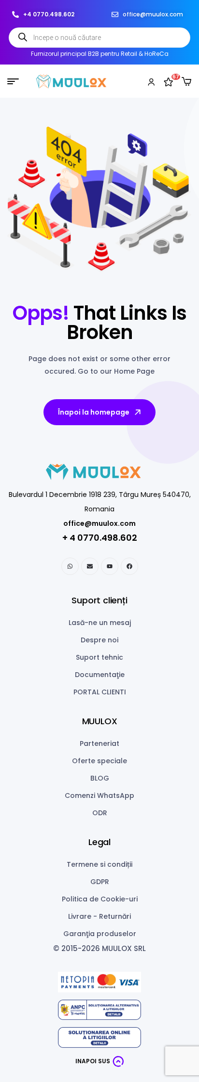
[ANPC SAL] (99, 1010)
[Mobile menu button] (13, 81)
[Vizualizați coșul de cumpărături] (186, 81)
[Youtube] (109, 566)
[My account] (151, 81)
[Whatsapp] (70, 566)
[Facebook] (129, 566)
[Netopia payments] (99, 982)
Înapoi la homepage (93, 412)
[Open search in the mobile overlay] (99, 37)
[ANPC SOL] (99, 1037)
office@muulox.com (99, 523)
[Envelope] (90, 566)
